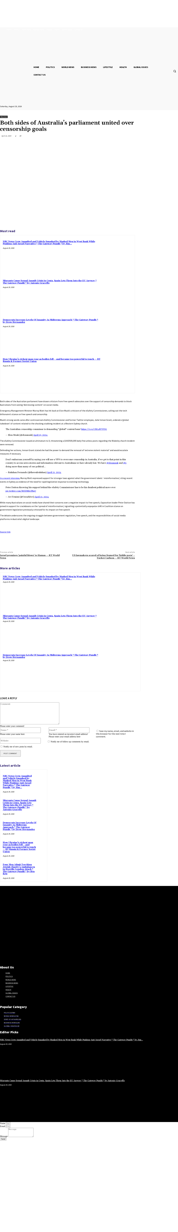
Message (4, 1136)
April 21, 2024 (54, 472)
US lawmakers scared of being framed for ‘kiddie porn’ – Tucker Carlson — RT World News (103, 556)
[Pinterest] (110, 142)
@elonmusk (112, 463)
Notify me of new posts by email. (18, 746)
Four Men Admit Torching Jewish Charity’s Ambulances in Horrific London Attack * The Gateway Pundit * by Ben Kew (19, 869)
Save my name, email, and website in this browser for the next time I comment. (115, 734)
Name (3, 1123)
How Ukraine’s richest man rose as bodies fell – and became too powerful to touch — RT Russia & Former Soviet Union (51, 360)
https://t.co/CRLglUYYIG (94, 429)
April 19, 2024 (40, 435)
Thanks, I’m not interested (44, 1228)
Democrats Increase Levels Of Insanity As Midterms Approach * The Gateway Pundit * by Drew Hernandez (50, 321)
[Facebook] (90, 142)
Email (3, 1126)
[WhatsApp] (120, 142)
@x (124, 463)
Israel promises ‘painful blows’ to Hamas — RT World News (30, 556)
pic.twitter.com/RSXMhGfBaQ (21, 491)
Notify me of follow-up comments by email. (70, 741)
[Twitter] (100, 142)
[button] (174, 71)
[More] (130, 142)
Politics (4, 117)
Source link (5, 531)
